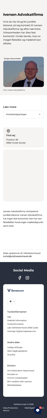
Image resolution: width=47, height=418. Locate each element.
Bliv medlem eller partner (19, 381)
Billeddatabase (14, 385)
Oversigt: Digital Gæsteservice (21, 331)
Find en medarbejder (17, 378)
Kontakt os (12, 374)
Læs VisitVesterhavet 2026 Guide (22, 328)
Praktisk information (17, 320)
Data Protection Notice (10, 409)
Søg (9, 317)
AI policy (11, 354)
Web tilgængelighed (17, 351)
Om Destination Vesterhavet (20, 370)
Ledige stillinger (15, 347)
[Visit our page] (19, 278)
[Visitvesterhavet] (15, 290)
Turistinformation (15, 324)
